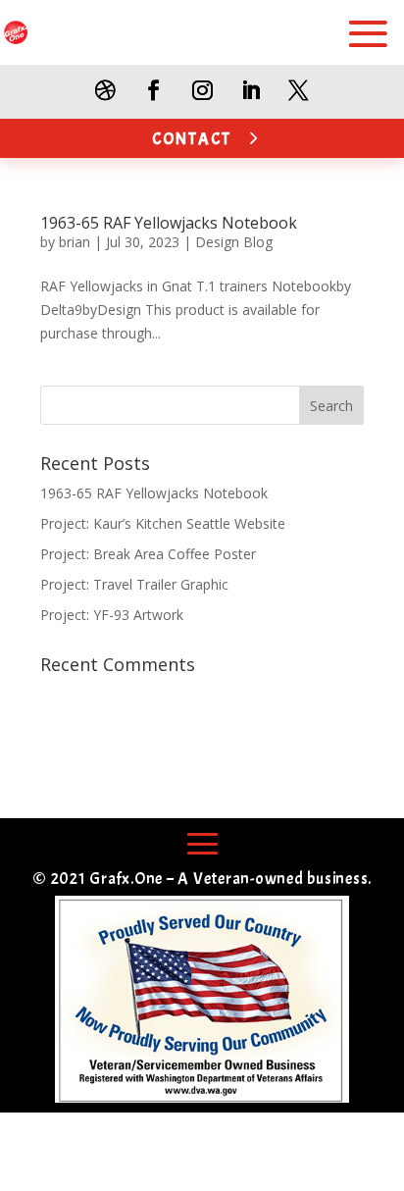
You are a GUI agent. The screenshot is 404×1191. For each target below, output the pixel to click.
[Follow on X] (298, 91)
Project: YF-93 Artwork (111, 614)
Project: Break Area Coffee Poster (148, 553)
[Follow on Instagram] (201, 91)
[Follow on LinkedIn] (250, 91)
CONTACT (191, 139)
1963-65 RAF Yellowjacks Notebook (168, 222)
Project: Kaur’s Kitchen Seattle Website (162, 523)
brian (74, 242)
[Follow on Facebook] (153, 91)
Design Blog (234, 242)
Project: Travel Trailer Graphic (134, 584)
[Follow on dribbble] (105, 91)
